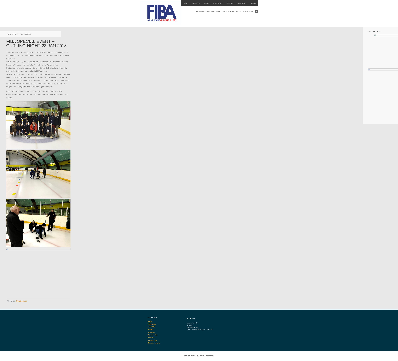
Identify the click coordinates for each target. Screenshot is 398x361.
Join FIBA (230, 3)
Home (185, 3)
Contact (253, 3)
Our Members (217, 3)
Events (206, 3)
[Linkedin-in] (256, 11)
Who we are (196, 3)
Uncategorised (21, 301)
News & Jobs (242, 3)
